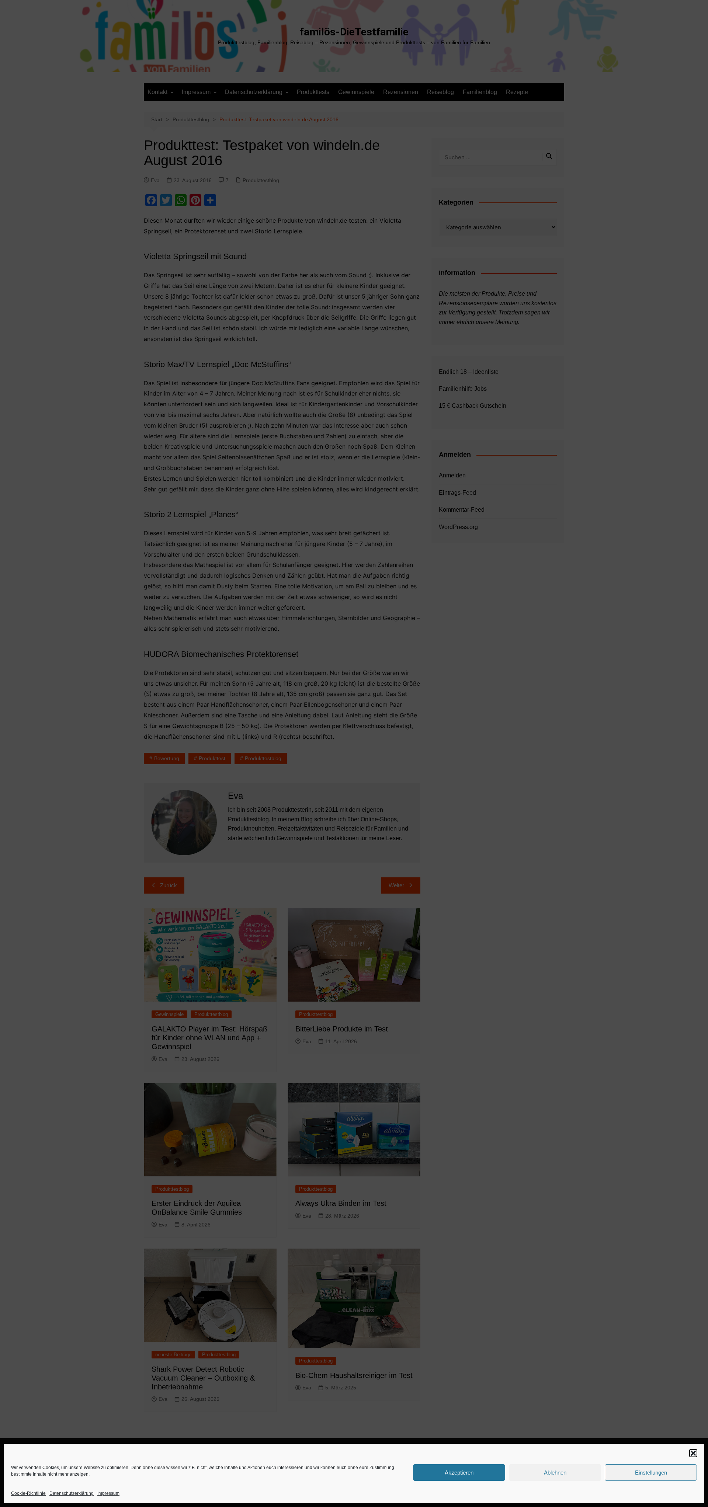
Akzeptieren (459, 1472)
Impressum (108, 1493)
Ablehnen (555, 1472)
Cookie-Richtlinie (28, 1493)
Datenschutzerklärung (71, 1493)
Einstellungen (651, 1472)
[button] (693, 1453)
